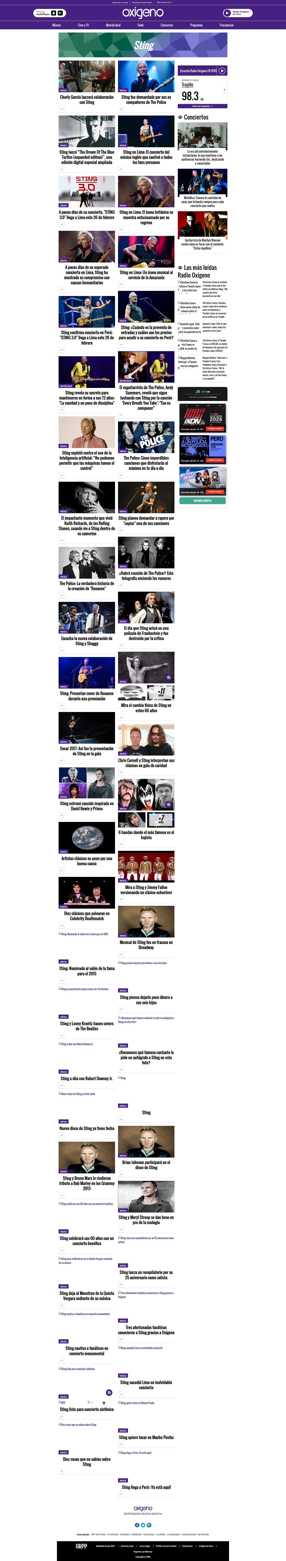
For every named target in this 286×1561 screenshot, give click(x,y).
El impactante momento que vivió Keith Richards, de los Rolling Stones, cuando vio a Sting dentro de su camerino (87, 525)
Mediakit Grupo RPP (105, 1546)
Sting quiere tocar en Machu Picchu (146, 1437)
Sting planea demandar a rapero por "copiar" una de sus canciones (146, 520)
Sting (146, 1112)
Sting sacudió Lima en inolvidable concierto (146, 1385)
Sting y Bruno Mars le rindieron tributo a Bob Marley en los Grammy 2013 (87, 1183)
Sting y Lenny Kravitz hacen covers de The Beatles (87, 1026)
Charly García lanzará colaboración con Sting (87, 99)
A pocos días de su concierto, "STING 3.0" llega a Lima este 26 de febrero (87, 214)
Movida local (113, 25)
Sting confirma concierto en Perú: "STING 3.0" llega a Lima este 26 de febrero (87, 337)
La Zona (160, 1534)
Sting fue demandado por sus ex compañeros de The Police (146, 99)
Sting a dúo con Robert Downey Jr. (87, 1078)
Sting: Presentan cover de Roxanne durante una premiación (87, 696)
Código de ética (206, 1546)
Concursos (167, 25)
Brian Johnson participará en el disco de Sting (146, 1165)
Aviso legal (145, 1546)
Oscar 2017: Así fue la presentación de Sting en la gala (87, 751)
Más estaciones (164, 2)
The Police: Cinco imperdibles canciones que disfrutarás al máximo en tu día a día (146, 463)
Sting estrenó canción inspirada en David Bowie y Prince (87, 806)
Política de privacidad (166, 1546)
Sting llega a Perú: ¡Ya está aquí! (146, 1487)
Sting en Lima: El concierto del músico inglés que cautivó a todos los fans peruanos (146, 157)
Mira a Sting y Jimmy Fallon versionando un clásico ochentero (146, 890)
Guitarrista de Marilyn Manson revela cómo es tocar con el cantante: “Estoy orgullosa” (202, 244)
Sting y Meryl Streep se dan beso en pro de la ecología (146, 1220)
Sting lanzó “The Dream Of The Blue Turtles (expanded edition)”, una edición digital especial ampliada (86, 157)
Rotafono (203, 1534)
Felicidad (148, 1534)
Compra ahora (215, 429)
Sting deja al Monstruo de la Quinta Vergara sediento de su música (87, 1296)
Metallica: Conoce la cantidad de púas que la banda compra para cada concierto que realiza (203, 202)
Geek (140, 25)
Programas (196, 25)
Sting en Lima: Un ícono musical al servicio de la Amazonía (146, 275)
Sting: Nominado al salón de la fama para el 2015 (87, 971)
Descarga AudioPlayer (142, 2)
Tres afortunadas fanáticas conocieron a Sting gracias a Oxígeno (146, 1330)
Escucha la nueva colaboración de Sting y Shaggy (86, 641)
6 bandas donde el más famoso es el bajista (146, 835)
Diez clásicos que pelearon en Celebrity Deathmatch (87, 916)
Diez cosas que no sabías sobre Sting (87, 1462)
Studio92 (113, 1534)
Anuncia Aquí (127, 1546)
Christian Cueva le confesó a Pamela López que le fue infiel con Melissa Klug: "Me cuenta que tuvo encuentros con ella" (215, 289)
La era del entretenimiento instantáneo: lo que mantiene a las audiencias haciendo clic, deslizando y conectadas (202, 157)
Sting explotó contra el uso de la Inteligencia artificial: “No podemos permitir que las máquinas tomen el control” (86, 460)
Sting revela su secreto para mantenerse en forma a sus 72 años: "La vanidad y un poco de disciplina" (87, 398)
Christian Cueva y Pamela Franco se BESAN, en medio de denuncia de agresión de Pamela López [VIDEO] (215, 345)
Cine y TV (83, 25)
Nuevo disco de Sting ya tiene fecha (87, 1128)
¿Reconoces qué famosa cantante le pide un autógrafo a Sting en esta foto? (146, 1057)
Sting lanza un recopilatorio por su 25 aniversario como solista (146, 1275)
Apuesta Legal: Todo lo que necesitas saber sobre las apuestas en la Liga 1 (214, 327)
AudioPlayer (189, 1534)
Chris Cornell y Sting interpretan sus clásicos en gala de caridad (146, 763)
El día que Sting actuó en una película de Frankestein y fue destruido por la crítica (146, 633)
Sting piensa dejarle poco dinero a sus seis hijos (146, 1000)
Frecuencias (227, 25)
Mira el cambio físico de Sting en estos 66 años (146, 708)
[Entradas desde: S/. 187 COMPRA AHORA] (202, 418)
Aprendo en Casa (120, 2)
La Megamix (173, 1534)
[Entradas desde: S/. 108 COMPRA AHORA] (202, 449)
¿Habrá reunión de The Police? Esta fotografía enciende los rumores (146, 576)
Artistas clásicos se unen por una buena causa (87, 861)
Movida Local (66, 386)
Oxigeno (124, 1534)
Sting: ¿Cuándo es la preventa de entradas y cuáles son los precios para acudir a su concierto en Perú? (146, 332)
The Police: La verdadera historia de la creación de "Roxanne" (87, 586)
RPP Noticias (98, 1534)
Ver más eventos (203, 501)
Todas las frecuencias (201, 106)
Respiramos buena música (143, 1513)
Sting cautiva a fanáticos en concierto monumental (87, 1351)
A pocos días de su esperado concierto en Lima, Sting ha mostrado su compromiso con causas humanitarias (87, 275)
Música (56, 25)
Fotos (160, 693)
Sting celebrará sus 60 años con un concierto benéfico (87, 1241)
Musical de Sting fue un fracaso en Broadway (146, 945)
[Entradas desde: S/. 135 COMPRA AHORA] (202, 481)
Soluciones (187, 1546)
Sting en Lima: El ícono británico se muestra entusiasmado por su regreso (146, 217)
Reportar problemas (143, 1552)
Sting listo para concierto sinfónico (87, 1409)
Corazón (136, 1534)
